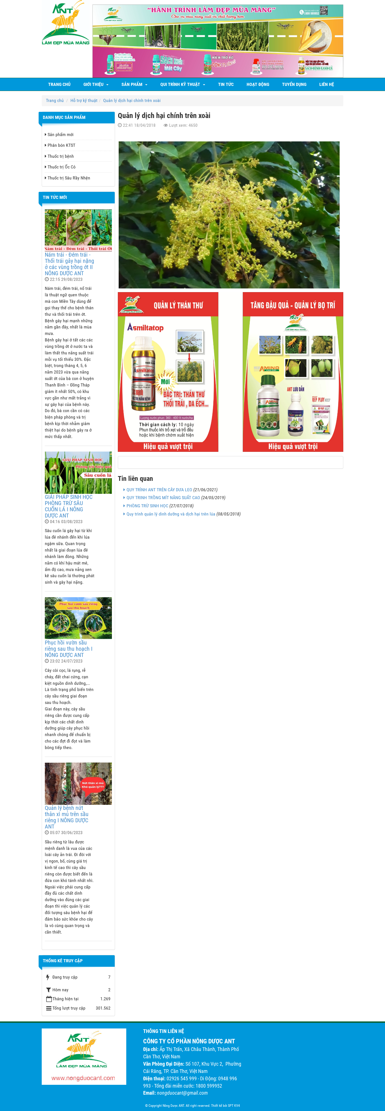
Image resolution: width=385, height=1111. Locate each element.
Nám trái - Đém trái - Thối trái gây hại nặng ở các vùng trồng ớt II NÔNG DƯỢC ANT (69, 264)
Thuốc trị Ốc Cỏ (62, 167)
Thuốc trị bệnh (61, 156)
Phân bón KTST (61, 145)
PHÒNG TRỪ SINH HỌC (147, 505)
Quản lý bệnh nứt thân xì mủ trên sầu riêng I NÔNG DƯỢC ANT (66, 817)
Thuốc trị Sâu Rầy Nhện (69, 178)
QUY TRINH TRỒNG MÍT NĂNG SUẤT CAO (163, 497)
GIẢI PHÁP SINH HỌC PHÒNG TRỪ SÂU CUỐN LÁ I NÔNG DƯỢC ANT (68, 506)
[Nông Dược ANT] (66, 22)
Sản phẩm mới (61, 134)
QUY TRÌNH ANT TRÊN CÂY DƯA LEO (159, 489)
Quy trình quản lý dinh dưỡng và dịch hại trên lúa (171, 514)
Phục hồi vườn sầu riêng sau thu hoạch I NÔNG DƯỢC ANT (68, 648)
